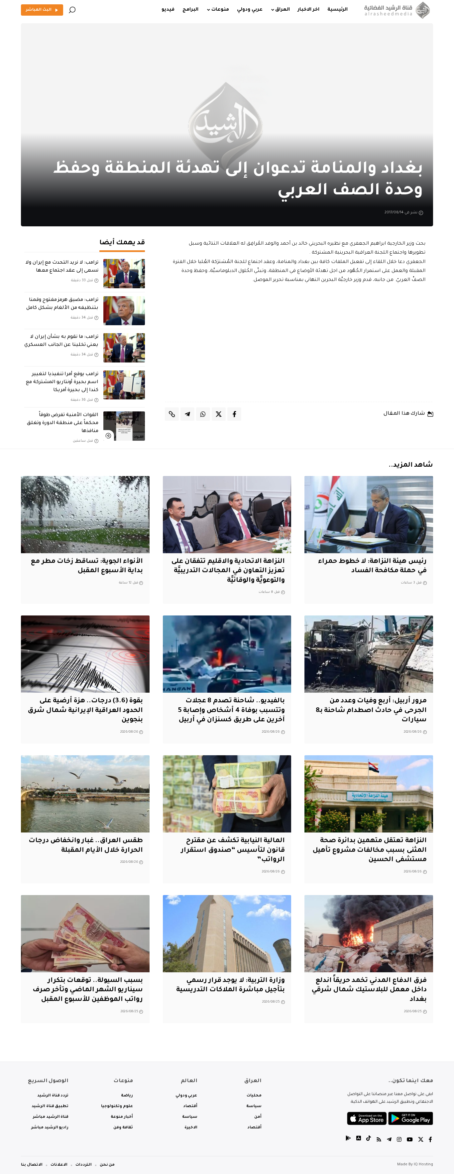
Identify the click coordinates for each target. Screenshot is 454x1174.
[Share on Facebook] (234, 414)
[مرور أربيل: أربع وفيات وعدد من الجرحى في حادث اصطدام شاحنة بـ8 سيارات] (368, 654)
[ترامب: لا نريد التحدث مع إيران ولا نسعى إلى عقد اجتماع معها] (124, 273)
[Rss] (379, 1140)
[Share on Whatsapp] (203, 414)
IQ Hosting (423, 1165)
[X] (420, 1140)
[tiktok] (368, 1140)
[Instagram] (399, 1140)
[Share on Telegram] (187, 414)
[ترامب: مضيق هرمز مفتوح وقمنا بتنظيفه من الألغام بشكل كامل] (124, 311)
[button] (72, 10)
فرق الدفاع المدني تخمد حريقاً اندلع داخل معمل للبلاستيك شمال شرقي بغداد (369, 990)
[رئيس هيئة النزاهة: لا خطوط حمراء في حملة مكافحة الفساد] (368, 514)
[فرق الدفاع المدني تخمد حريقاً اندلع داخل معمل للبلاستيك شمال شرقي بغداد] (368, 933)
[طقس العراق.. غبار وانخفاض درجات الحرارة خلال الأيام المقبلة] (85, 793)
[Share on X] (219, 414)
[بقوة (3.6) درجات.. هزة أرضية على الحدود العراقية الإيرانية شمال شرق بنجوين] (85, 654)
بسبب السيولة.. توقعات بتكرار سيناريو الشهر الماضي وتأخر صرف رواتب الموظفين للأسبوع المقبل (88, 990)
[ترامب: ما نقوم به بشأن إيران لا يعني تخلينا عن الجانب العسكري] (124, 347)
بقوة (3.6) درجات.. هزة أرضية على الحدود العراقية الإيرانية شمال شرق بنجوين (85, 711)
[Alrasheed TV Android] (348, 1140)
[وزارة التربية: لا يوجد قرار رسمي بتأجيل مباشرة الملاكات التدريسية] (227, 933)
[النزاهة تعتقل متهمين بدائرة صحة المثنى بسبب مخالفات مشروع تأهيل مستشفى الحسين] (368, 793)
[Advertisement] (299, 343)
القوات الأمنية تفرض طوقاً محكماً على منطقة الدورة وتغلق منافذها (62, 423)
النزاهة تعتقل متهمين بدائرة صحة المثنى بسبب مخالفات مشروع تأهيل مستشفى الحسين (369, 850)
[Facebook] (430, 1140)
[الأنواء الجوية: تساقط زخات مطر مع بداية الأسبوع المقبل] (85, 514)
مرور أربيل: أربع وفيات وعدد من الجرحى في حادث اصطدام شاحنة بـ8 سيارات (371, 711)
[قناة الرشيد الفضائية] (395, 10)
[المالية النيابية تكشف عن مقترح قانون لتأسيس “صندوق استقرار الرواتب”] (227, 793)
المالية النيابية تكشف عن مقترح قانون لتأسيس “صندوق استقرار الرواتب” (233, 850)
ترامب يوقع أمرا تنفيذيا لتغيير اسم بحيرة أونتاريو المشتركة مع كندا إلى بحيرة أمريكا (62, 382)
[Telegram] (389, 1140)
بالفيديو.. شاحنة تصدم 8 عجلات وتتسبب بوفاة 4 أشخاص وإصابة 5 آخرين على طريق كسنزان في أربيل (231, 711)
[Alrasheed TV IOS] (358, 1140)
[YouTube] (410, 1140)
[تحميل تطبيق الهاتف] (390, 1119)
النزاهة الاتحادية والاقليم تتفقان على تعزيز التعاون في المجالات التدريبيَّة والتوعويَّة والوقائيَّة (228, 571)
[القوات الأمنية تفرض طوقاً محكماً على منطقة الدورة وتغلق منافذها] (124, 426)
